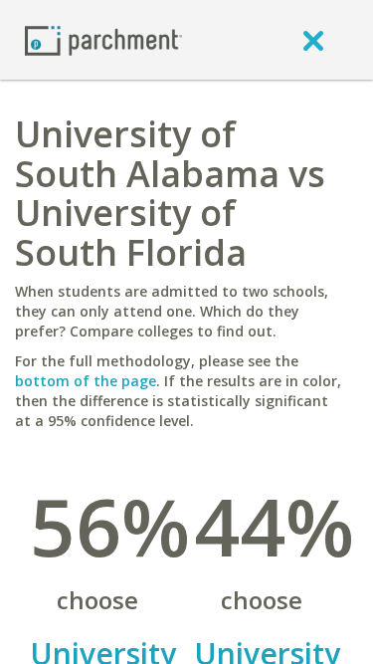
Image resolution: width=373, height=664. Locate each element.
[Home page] (103, 39)
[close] (313, 40)
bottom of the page (85, 380)
